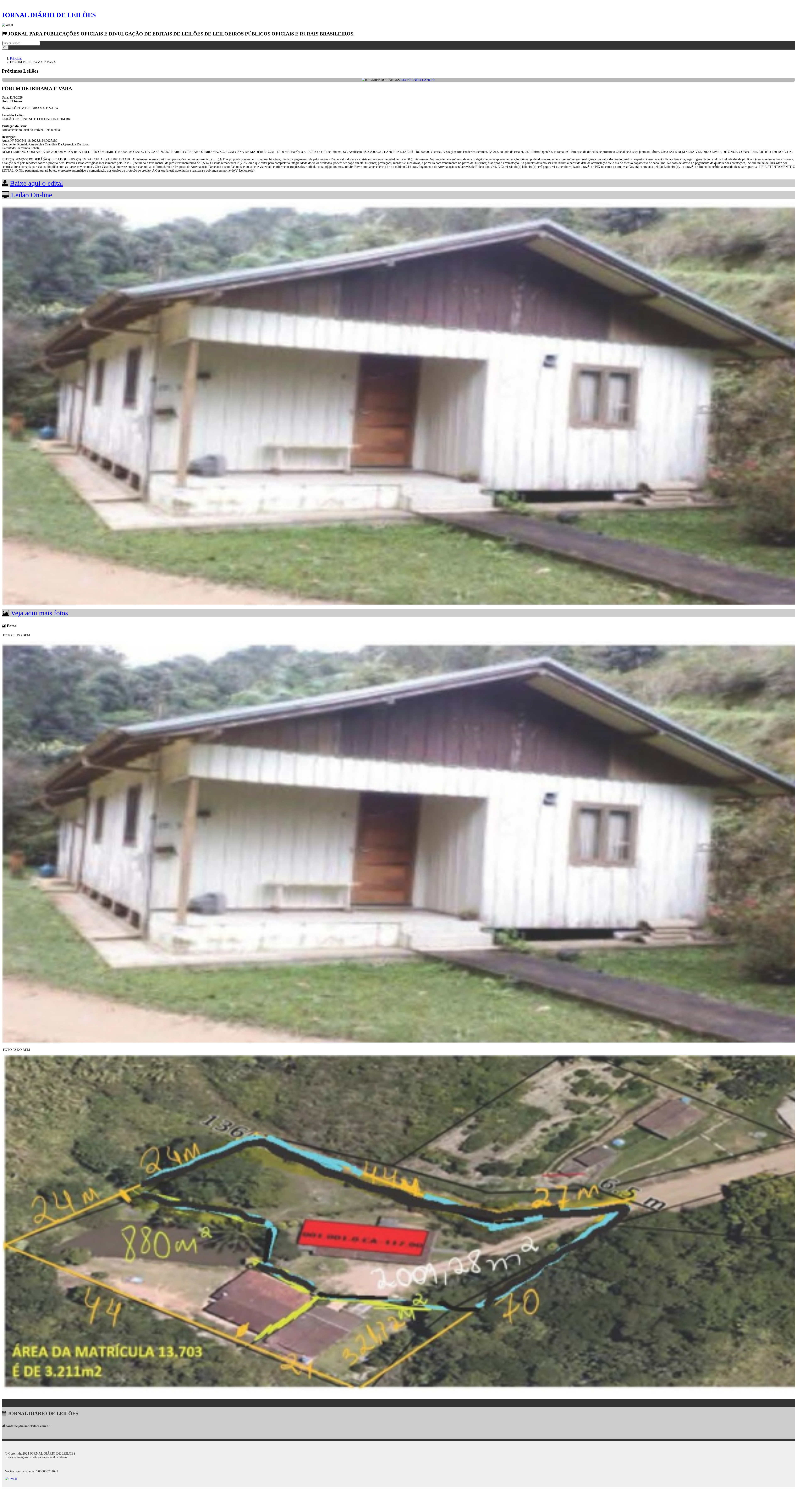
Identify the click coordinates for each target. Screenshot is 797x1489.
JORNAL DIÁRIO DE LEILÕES (49, 15)
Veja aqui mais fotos (39, 613)
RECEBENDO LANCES (418, 80)
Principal (16, 58)
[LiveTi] (11, 1478)
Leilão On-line (31, 195)
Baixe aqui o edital (36, 183)
